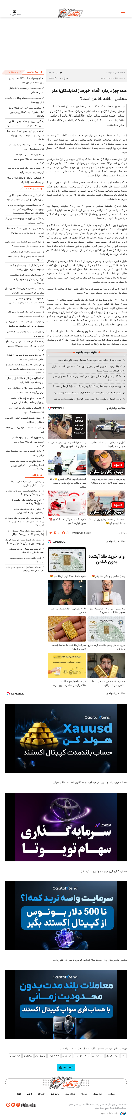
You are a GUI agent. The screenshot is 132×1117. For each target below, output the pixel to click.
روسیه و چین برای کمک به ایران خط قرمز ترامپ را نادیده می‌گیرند (26, 170)
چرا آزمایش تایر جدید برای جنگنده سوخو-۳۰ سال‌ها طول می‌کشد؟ (26, 267)
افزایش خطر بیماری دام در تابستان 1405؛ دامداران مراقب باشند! (26, 550)
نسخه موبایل (66, 1067)
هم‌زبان (84, 1094)
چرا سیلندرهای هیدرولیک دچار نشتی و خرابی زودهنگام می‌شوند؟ (25, 492)
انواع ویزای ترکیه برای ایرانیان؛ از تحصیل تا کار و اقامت (28, 501)
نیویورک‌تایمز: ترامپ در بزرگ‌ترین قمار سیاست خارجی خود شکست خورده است (25, 324)
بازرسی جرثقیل (112, 1055)
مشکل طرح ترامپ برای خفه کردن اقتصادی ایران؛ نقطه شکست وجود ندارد (87, 393)
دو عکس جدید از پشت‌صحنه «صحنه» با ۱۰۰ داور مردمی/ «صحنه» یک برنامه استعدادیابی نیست (25, 368)
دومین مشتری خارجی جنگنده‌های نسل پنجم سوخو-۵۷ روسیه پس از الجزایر (24, 291)
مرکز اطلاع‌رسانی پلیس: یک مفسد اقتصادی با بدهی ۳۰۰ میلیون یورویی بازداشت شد (27, 465)
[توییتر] (13, 1105)
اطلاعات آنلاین (70, 13)
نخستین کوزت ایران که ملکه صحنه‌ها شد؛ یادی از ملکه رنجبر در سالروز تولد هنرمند (25, 135)
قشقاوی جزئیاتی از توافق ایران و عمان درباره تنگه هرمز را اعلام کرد (25, 180)
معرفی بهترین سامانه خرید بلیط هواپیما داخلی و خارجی (27, 483)
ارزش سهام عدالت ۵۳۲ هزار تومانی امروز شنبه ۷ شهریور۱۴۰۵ (26, 80)
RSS (19, 1094)
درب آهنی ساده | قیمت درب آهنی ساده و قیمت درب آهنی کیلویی (25, 569)
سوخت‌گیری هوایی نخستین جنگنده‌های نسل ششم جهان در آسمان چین (26, 302)
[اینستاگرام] (18, 1105)
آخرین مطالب (32, 188)
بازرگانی (35, 475)
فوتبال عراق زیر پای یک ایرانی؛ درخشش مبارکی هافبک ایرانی (29, 510)
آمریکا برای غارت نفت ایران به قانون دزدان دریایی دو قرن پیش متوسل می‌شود (25, 124)
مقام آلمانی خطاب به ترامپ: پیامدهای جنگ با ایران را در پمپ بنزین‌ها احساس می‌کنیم (25, 345)
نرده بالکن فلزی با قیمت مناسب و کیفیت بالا (27, 559)
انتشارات (41, 1094)
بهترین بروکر (40, 1055)
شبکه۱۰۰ (111, 1094)
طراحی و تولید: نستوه (110, 1113)
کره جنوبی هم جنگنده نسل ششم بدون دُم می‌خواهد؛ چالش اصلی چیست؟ (24, 244)
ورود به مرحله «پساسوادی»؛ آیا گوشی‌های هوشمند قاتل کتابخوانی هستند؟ (87, 386)
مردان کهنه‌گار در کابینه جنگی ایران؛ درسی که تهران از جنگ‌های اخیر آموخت (87, 399)
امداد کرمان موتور (82, 1055)
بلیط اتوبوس (15, 1055)
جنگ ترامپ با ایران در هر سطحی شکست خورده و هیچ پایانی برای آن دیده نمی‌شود (26, 255)
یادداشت (55, 1094)
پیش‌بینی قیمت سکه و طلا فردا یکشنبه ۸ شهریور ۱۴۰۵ (24, 100)
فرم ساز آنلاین (97, 1055)
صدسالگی (97, 1094)
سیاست (109, 72)
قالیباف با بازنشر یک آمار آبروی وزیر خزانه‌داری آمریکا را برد (26, 147)
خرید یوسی (67, 1055)
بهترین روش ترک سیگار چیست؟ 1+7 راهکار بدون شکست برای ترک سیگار (26, 532)
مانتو (123, 1055)
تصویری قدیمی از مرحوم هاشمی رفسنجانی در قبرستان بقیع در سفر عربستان (28, 158)
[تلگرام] (8, 1105)
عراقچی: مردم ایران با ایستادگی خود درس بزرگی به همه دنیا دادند (26, 390)
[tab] (34, 72)
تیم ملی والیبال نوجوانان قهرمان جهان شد (25, 430)
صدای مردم (69, 1094)
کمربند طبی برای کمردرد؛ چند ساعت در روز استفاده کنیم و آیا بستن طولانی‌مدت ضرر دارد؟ (24, 521)
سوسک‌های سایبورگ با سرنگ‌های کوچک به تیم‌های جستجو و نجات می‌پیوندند (27, 279)
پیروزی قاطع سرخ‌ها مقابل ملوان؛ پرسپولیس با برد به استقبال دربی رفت (26, 400)
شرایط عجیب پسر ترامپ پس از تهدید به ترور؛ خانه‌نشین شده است (25, 357)
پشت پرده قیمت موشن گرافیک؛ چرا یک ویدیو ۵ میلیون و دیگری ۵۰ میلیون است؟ (24, 541)
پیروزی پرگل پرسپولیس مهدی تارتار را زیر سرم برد (25, 334)
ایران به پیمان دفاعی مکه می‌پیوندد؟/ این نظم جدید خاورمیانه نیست (89, 360)
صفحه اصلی (120, 72)
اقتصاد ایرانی (54, 1055)
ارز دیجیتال (28, 1055)
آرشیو (29, 1094)
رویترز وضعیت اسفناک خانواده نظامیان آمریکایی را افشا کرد (24, 420)
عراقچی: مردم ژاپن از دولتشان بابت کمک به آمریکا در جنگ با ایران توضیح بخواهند (26, 112)
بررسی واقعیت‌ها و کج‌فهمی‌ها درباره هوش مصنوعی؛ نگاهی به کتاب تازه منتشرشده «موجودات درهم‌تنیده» (26, 209)
